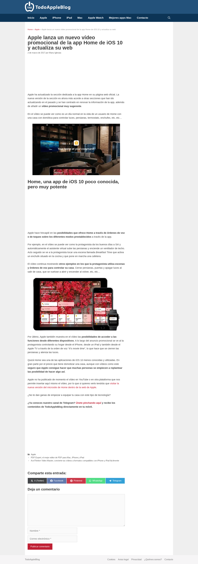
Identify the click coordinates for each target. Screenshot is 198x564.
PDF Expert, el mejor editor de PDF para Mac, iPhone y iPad (57, 457)
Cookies (111, 559)
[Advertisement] (76, 74)
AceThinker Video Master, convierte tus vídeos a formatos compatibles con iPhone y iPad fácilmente (75, 460)
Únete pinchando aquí (88, 403)
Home (30, 29)
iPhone (56, 17)
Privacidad (136, 559)
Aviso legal (123, 559)
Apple (43, 17)
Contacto (142, 17)
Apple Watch (96, 17)
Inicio (31, 17)
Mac (80, 17)
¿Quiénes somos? (153, 559)
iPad (69, 17)
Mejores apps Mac (120, 17)
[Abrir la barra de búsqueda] (169, 18)
